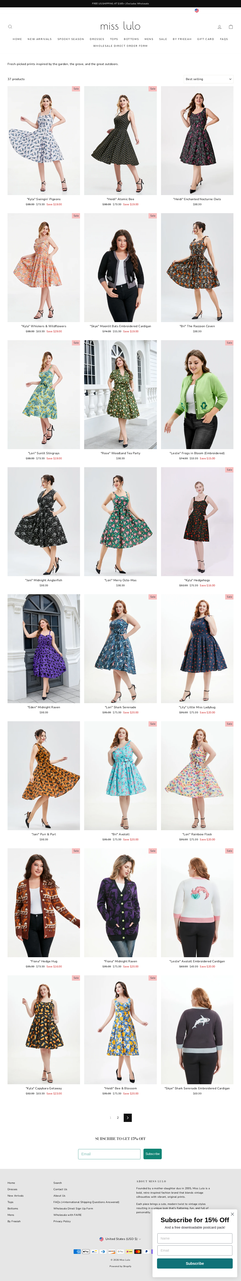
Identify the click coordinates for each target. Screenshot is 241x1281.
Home (17, 39)
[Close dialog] (232, 1214)
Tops (114, 39)
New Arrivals (40, 39)
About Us (59, 1196)
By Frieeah (182, 39)
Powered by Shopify (120, 1266)
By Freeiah (14, 1221)
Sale (163, 39)
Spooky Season (71, 39)
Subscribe (153, 1154)
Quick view (44, 191)
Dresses (97, 39)
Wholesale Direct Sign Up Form (73, 1208)
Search (57, 1183)
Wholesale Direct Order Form (120, 46)
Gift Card (205, 39)
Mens (149, 39)
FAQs (224, 39)
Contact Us (60, 1189)
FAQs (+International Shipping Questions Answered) (86, 1202)
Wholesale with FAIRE (67, 1215)
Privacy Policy (62, 1221)
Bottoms (131, 39)
